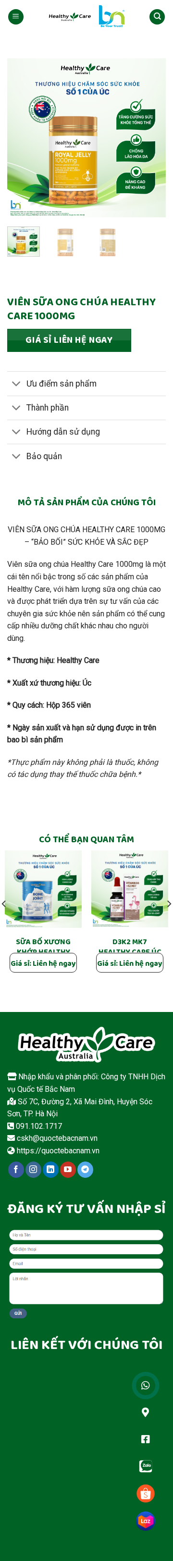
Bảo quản (44, 456)
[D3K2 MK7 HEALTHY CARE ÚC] (129, 888)
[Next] (150, 137)
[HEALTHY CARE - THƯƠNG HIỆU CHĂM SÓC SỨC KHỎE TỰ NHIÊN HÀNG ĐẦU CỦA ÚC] (86, 17)
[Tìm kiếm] (157, 17)
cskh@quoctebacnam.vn (56, 1138)
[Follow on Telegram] (85, 1169)
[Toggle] (16, 385)
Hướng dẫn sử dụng (63, 432)
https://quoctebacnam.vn (57, 1150)
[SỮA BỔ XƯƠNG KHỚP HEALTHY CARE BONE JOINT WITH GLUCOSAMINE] (43, 888)
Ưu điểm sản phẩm (61, 383)
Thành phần (47, 407)
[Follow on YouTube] (68, 1169)
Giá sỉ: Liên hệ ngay (43, 964)
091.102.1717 (38, 1126)
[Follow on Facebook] (16, 1169)
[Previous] (22, 137)
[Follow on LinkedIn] (51, 1169)
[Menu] (16, 17)
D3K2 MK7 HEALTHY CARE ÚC (130, 947)
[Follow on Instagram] (33, 1169)
